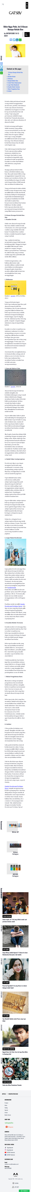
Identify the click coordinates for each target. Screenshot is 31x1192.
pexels (13, 296)
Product (6, 1103)
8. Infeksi (9, 91)
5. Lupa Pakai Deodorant (13, 85)
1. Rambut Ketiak (11, 76)
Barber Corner (8, 1115)
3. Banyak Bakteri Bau (12, 81)
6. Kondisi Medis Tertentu (13, 87)
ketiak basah (12, 587)
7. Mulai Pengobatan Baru (13, 89)
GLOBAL (17, 1183)
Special (6, 1110)
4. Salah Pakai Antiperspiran (14, 83)
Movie (6, 1105)
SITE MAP (17, 1187)
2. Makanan (10, 79)
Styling (6, 1108)
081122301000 (8, 1168)
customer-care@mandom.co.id (11, 1164)
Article (6, 1112)
